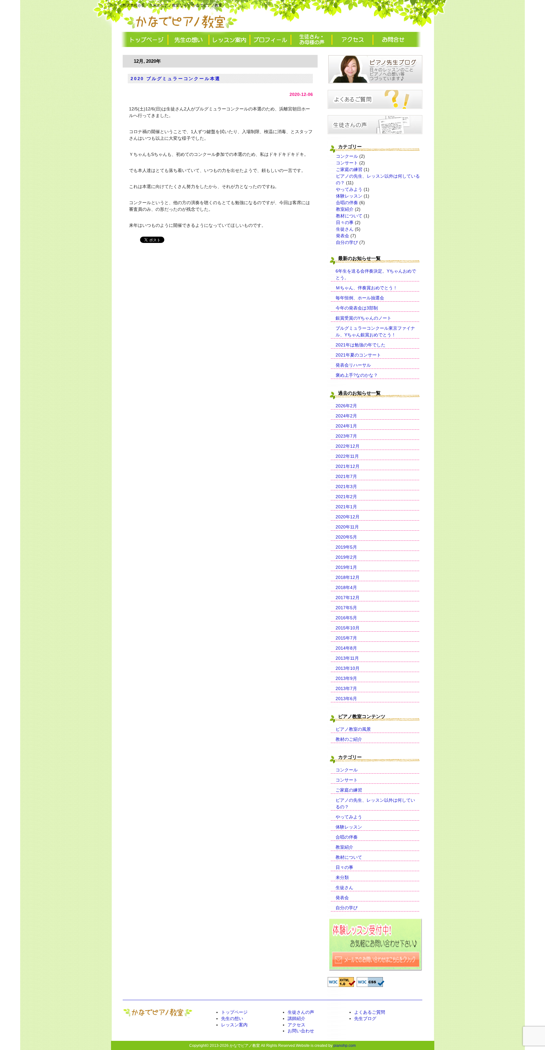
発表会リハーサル (353, 365)
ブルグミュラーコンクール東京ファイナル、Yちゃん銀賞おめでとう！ (375, 331)
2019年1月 (346, 567)
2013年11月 (347, 658)
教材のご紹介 (349, 739)
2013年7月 (346, 688)
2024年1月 (346, 425)
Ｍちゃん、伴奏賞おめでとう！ (366, 287)
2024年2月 (346, 415)
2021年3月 (346, 486)
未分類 (342, 877)
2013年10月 (348, 668)
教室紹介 (345, 209)
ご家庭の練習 (349, 169)
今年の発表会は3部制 (357, 307)
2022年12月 (348, 446)
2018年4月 (346, 587)
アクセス (296, 1024)
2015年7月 (346, 637)
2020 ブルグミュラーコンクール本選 (175, 78)
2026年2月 (346, 405)
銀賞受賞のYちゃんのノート (363, 318)
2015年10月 (348, 627)
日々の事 (345, 222)
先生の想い (232, 1018)
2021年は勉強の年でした (360, 344)
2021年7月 (346, 476)
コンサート (347, 162)
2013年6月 (346, 698)
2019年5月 (346, 547)
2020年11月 (347, 526)
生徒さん (345, 229)
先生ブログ (365, 1018)
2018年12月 (348, 577)
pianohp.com (344, 1045)
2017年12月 (348, 597)
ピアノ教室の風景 (353, 729)
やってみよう (349, 189)
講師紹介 (296, 1018)
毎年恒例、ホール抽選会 (360, 297)
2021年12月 (348, 466)
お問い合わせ (301, 1030)
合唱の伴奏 (347, 202)
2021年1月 (346, 506)
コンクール (347, 156)
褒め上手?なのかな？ (357, 375)
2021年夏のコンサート (358, 354)
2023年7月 (346, 436)
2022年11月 (347, 456)
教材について (349, 215)
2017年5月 (346, 607)
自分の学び (347, 242)
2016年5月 (346, 617)
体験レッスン (349, 195)
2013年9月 (346, 678)
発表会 (342, 235)
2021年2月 (346, 496)
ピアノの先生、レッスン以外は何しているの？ (375, 803)
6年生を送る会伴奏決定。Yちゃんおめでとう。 (376, 274)
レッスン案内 (234, 1024)
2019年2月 (346, 557)
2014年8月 (346, 648)
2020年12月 (348, 516)
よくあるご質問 (369, 1012)
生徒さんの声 (301, 1012)
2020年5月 (346, 537)
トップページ (234, 1012)
